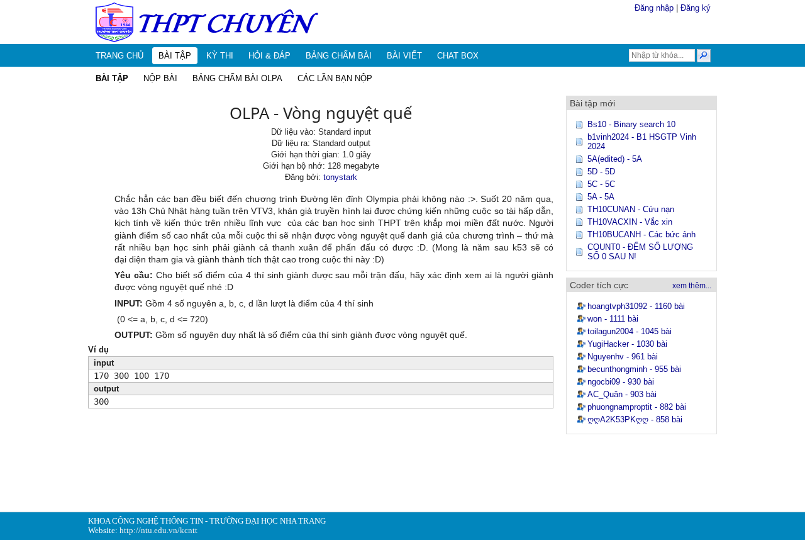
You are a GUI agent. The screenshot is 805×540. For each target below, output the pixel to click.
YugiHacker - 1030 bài (627, 344)
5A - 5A (600, 196)
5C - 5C (601, 184)
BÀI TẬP (174, 55)
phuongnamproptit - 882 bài (636, 407)
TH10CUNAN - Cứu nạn (630, 209)
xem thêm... (691, 285)
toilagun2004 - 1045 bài (629, 331)
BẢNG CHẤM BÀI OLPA (237, 78)
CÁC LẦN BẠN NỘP (334, 78)
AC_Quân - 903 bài (622, 394)
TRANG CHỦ (119, 55)
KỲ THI (219, 55)
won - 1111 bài (612, 318)
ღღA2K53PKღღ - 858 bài (634, 419)
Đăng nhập (654, 8)
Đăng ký (695, 8)
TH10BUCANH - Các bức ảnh (641, 234)
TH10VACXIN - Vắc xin (629, 222)
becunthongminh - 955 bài (634, 369)
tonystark (340, 177)
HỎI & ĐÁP (269, 55)
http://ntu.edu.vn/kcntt (158, 530)
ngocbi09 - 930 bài (620, 381)
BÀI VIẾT (404, 55)
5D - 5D (601, 171)
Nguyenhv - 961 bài (622, 356)
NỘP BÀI (160, 78)
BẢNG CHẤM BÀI (339, 55)
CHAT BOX (458, 55)
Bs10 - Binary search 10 (631, 124)
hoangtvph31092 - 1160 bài (636, 306)
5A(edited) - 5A (614, 159)
